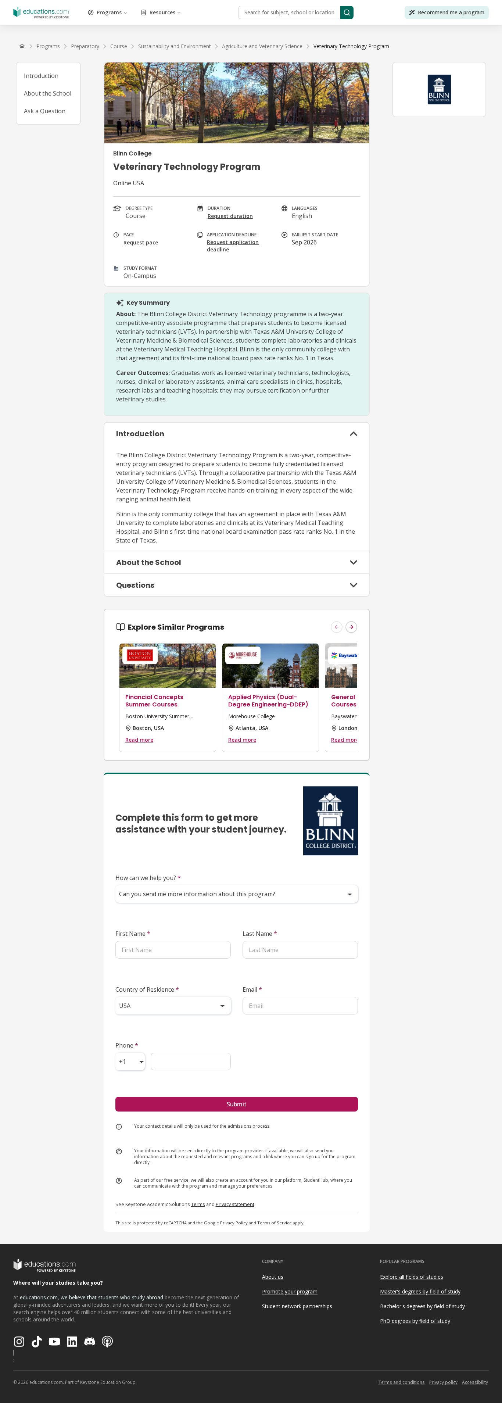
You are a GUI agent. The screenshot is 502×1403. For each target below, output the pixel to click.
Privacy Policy (234, 1222)
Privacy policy (443, 1382)
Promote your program (290, 1291)
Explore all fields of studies (411, 1276)
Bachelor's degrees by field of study (422, 1306)
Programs (109, 12)
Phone (126, 1045)
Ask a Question (44, 111)
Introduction (41, 76)
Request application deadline (233, 246)
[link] (351, 46)
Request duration (230, 215)
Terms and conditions (401, 1382)
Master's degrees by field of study (420, 1291)
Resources (162, 12)
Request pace (140, 242)
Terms (198, 1204)
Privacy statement (235, 1204)
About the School (47, 93)
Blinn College (132, 153)
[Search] (347, 12)
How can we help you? (148, 878)
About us (272, 1276)
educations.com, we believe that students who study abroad (91, 1297)
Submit (237, 1104)
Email (252, 989)
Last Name (260, 934)
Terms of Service (274, 1222)
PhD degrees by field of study (415, 1320)
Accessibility (475, 1382)
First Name (132, 934)
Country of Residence (147, 989)
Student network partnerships (297, 1306)
